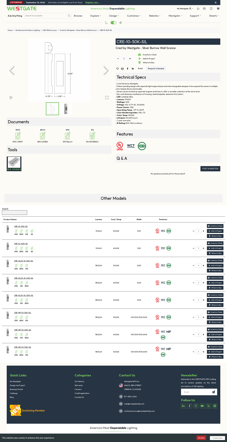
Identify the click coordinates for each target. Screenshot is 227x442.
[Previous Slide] (12, 70)
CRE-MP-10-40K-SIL (22, 330)
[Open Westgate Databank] (218, 8)
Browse (78, 15)
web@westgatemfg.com (134, 404)
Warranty (79, 385)
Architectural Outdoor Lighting (29, 30)
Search (5, 208)
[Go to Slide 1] (52, 108)
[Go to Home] (22, 8)
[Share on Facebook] (128, 68)
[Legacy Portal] (204, 8)
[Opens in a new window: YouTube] (202, 406)
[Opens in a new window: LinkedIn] (183, 406)
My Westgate (15, 381)
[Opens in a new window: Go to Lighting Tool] (14, 163)
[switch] (113, 22)
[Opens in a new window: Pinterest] (215, 406)
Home (11, 30)
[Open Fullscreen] (106, 97)
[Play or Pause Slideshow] (11, 97)
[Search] (69, 15)
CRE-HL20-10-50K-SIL (23, 295)
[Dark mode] (106, 23)
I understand (217, 438)
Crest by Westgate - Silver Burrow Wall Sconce (79, 30)
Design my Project (17, 385)
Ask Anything (15, 15)
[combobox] (45, 16)
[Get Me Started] (198, 8)
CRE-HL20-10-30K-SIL (23, 261)
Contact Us (79, 397)
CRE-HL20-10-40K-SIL (23, 278)
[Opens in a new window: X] (208, 406)
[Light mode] (120, 23)
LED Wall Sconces (51, 30)
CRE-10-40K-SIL (21, 243)
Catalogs (13, 393)
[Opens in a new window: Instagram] (196, 406)
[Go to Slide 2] (65, 108)
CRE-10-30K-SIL (21, 226)
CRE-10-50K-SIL (106, 30)
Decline (201, 437)
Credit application (82, 393)
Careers (78, 389)
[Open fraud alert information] (211, 8)
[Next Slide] (106, 70)
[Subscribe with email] (213, 392)
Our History (79, 381)
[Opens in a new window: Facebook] (189, 406)
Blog (12, 397)
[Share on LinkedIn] (133, 68)
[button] (155, 15)
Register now (93, 2)
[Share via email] (122, 69)
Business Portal (16, 389)
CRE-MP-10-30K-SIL (22, 312)
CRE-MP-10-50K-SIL (22, 347)
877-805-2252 (130, 396)
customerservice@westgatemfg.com (138, 411)
